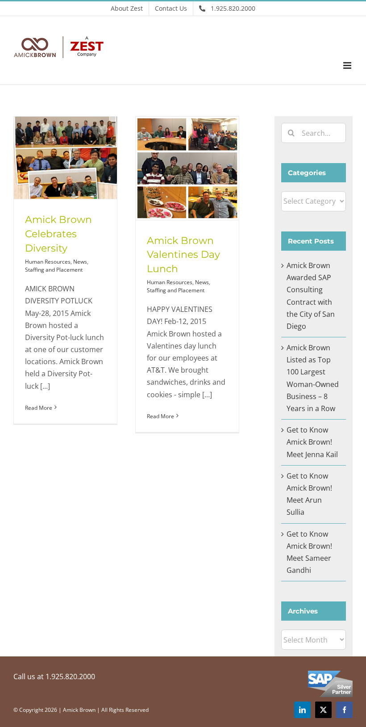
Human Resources (48, 261)
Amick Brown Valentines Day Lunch (183, 255)
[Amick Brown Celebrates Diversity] (65, 158)
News (80, 261)
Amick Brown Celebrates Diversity (58, 234)
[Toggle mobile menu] (348, 65)
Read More (38, 408)
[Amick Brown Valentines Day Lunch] (187, 168)
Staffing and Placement (54, 269)
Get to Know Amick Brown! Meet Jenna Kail (312, 442)
